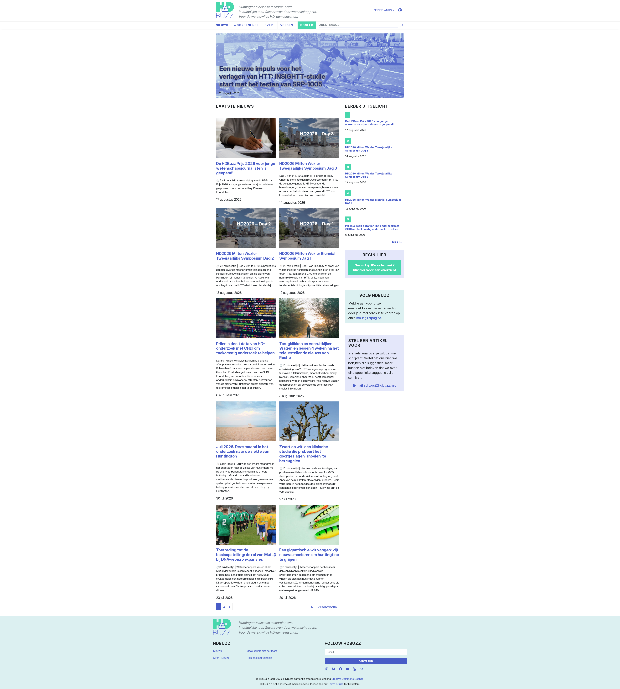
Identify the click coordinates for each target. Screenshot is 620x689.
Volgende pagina (327, 606)
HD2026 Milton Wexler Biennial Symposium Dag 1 (307, 256)
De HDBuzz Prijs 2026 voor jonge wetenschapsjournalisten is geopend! (245, 168)
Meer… (398, 241)
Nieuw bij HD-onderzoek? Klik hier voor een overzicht (374, 267)
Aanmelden (366, 660)
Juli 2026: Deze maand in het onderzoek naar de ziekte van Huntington (242, 451)
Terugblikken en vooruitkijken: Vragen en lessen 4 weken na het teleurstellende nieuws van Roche (309, 351)
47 (312, 606)
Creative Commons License (347, 678)
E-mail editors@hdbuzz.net (374, 385)
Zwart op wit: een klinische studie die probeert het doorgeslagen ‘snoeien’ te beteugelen (303, 454)
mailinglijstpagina (368, 318)
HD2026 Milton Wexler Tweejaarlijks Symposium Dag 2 (245, 256)
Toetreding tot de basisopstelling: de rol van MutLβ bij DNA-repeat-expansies (246, 555)
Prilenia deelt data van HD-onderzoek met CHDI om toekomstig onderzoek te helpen (245, 348)
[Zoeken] (401, 25)
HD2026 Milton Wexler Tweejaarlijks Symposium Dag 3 (308, 166)
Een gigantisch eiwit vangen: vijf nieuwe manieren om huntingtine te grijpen (309, 555)
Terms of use (335, 684)
